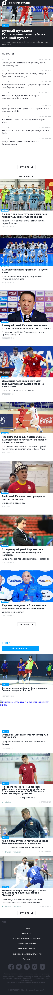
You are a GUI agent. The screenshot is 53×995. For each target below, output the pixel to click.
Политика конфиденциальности (27, 953)
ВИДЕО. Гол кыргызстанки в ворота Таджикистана (20, 142)
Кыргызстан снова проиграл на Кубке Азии (25, 271)
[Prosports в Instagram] (34, 967)
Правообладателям (26, 943)
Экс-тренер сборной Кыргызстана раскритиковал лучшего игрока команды (22, 552)
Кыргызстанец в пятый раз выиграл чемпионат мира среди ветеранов (24, 606)
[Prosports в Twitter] (19, 967)
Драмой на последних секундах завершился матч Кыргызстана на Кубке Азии (23, 383)
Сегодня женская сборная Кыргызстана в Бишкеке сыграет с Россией (24, 688)
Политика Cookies (26, 948)
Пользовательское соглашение (26, 938)
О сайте (26, 928)
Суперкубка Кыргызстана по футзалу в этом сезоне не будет (24, 64)
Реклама (26, 959)
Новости (8, 53)
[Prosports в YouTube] (42, 967)
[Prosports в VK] (27, 967)
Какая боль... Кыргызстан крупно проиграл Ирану (23, 120)
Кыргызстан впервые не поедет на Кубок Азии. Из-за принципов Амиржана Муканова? (24, 892)
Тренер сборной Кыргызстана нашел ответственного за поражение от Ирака (26, 326)
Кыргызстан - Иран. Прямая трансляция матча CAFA (25, 131)
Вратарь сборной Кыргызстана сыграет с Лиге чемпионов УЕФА (25, 109)
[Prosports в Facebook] (11, 967)
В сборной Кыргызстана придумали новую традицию (24, 497)
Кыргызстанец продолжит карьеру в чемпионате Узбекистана (20, 96)
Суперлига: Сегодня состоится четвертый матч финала (25, 735)
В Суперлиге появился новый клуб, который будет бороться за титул (24, 74)
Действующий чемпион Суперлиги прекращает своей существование (26, 85)
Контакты (26, 933)
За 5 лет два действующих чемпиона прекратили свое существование (24, 215)
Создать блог (21, 648)
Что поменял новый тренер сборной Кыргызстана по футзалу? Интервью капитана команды (24, 439)
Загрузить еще (26, 624)
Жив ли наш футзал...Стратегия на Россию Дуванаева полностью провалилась (25, 841)
